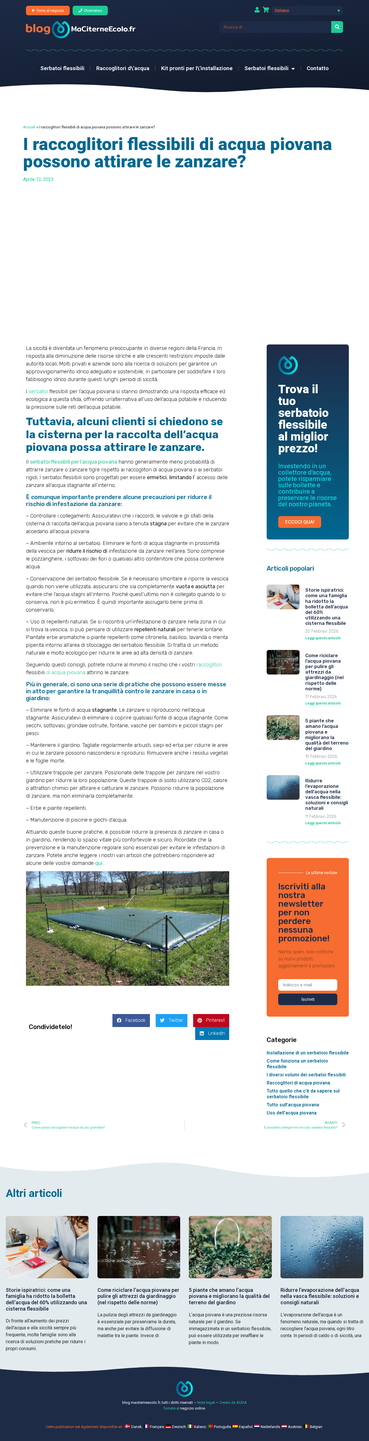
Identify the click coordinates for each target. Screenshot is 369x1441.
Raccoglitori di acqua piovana (298, 1083)
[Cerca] (337, 27)
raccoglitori (209, 665)
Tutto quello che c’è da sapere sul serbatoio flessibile (303, 1093)
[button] (307, 10)
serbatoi (38, 391)
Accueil (29, 127)
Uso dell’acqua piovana (292, 1113)
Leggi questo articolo (323, 638)
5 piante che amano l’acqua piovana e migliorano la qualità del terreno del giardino (327, 734)
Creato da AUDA (233, 1402)
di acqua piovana (65, 672)
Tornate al (171, 1408)
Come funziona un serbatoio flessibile (297, 1063)
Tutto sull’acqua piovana (293, 1105)
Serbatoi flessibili (62, 68)
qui (98, 863)
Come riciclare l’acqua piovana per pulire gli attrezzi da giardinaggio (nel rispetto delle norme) (324, 672)
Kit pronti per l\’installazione (197, 68)
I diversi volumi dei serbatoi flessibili (306, 1075)
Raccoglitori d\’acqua (122, 68)
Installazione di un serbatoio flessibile (308, 1053)
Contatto (318, 68)
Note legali (206, 1402)
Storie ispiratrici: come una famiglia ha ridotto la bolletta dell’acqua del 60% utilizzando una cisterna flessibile (326, 606)
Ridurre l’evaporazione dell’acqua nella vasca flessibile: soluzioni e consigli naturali (326, 794)
